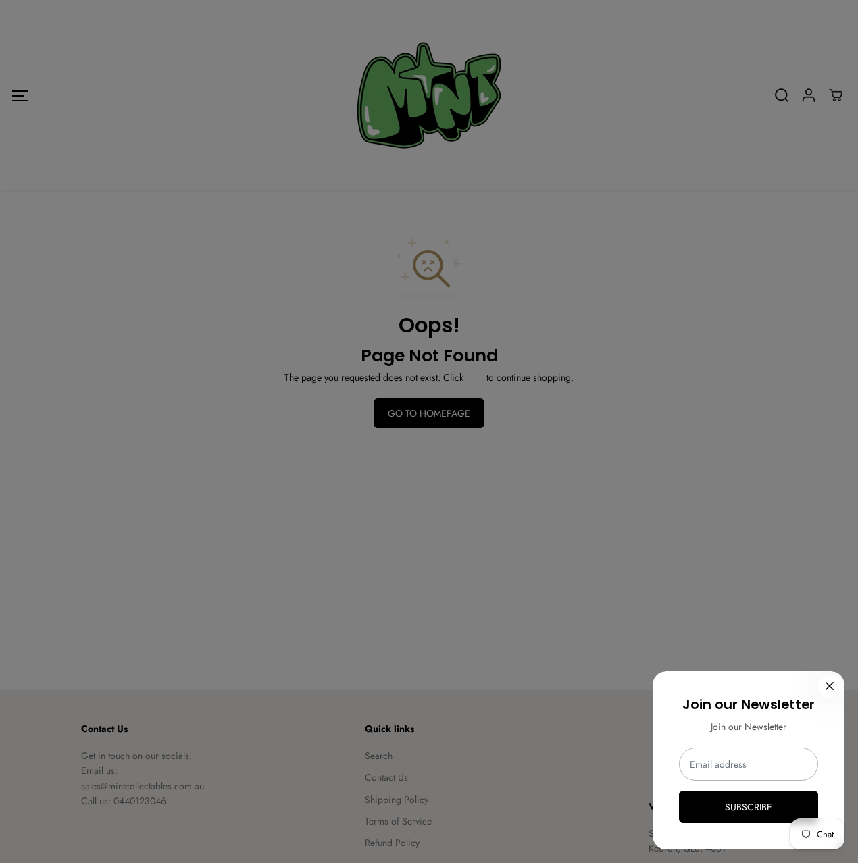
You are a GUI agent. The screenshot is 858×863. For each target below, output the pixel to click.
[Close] (829, 686)
